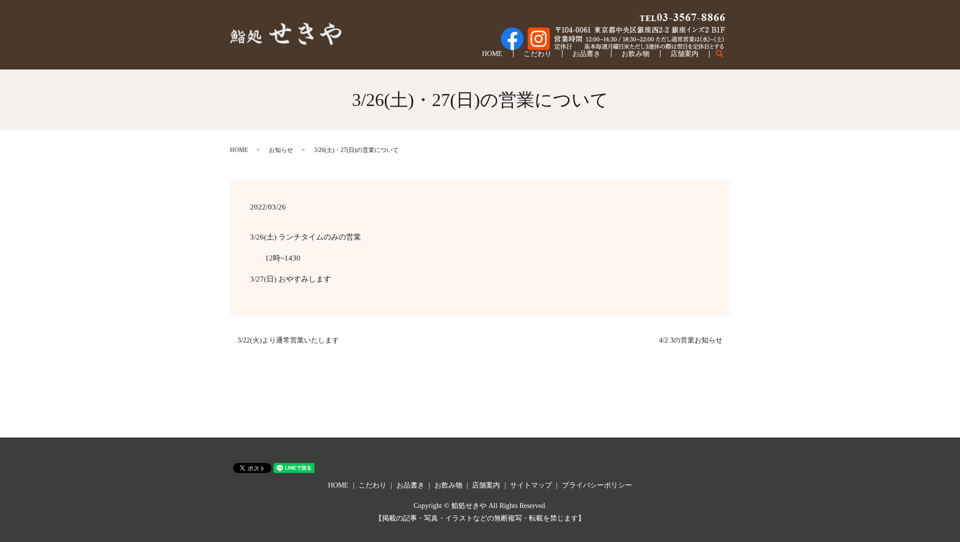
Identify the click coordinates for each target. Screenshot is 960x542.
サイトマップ (531, 485)
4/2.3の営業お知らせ (690, 340)
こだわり (538, 54)
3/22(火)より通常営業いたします (288, 340)
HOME (492, 54)
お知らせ (281, 150)
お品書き (586, 54)
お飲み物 (636, 54)
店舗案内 (684, 54)
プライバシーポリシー (597, 485)
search (725, 54)
